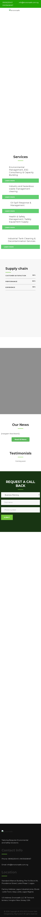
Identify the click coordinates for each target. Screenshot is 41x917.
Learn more (10, 181)
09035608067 (7, 5)
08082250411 (7, 2)
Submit (7, 517)
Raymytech (18, 914)
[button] (21, 439)
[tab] (20, 181)
